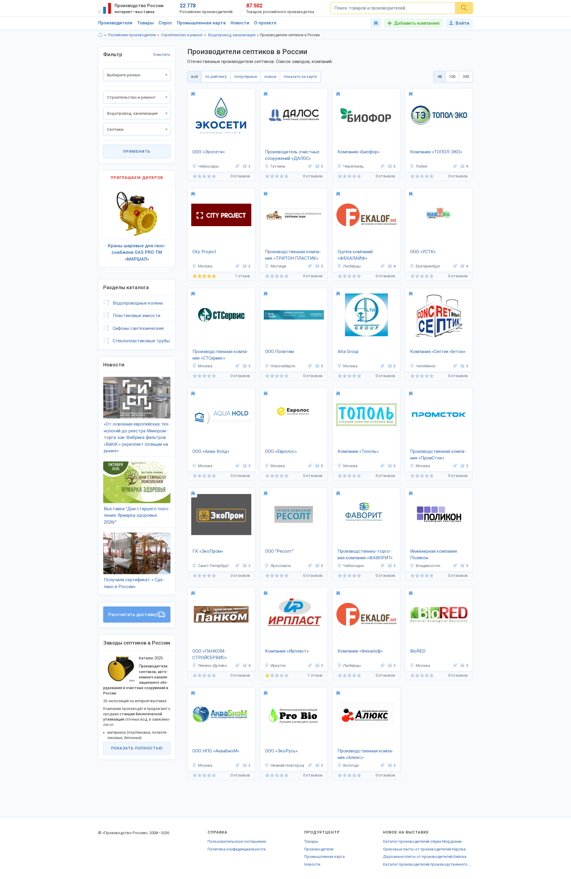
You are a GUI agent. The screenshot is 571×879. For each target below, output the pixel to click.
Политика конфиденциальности (237, 849)
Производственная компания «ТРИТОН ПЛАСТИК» (293, 255)
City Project (204, 251)
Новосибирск (283, 366)
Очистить (161, 54)
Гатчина (278, 166)
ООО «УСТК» (423, 251)
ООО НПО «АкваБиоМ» (215, 751)
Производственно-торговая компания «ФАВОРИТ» (365, 555)
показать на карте (300, 76)
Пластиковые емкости (136, 315)
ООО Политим (279, 351)
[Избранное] (376, 23)
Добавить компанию (417, 23)
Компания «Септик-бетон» (437, 351)
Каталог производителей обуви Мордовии (422, 841)
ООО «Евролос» (281, 451)
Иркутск (278, 665)
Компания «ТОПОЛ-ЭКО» (436, 152)
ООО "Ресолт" (279, 551)
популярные (245, 76)
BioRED (418, 651)
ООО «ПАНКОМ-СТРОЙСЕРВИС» (209, 654)
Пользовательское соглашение (237, 841)
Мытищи (278, 266)
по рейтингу (216, 76)
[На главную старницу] (100, 35)
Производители (115, 23)
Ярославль (281, 565)
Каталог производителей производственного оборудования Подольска (428, 864)
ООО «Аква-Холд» (210, 451)
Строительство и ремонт (182, 35)
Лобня (421, 166)
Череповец (353, 166)
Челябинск (425, 366)
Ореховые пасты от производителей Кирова (424, 849)
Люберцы (352, 266)
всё (194, 76)
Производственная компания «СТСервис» (220, 355)
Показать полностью (137, 748)
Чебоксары (208, 166)
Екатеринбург (428, 266)
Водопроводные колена (138, 303)
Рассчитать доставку (132, 614)
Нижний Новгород (287, 765)
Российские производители (132, 35)
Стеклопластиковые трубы (141, 341)
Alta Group (348, 351)
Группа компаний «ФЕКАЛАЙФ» (355, 255)
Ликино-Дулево (212, 665)
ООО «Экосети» (208, 152)
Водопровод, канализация (231, 35)
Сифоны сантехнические (138, 328)
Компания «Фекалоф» (360, 651)
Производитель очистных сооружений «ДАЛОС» (292, 155)
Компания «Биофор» (358, 152)
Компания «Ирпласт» (287, 651)
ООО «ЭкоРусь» (281, 751)
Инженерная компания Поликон (433, 555)
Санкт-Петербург (213, 565)
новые (270, 76)
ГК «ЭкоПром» (207, 551)
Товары (145, 23)
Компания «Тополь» (358, 451)
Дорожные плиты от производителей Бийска (424, 856)
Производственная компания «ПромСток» (438, 455)
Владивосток (428, 565)
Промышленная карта (201, 23)
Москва (205, 266)
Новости (239, 23)
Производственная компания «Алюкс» (365, 754)
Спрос (165, 23)
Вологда (351, 765)
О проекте (265, 23)
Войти (462, 23)
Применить (136, 151)
